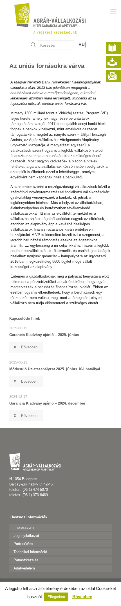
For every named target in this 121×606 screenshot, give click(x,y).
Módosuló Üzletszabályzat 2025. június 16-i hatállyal (54, 369)
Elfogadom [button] (56, 597)
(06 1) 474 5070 (35, 489)
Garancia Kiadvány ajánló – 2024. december (47, 403)
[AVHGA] (50, 18)
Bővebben (82, 596)
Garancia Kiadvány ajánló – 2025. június (44, 335)
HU (82, 44)
